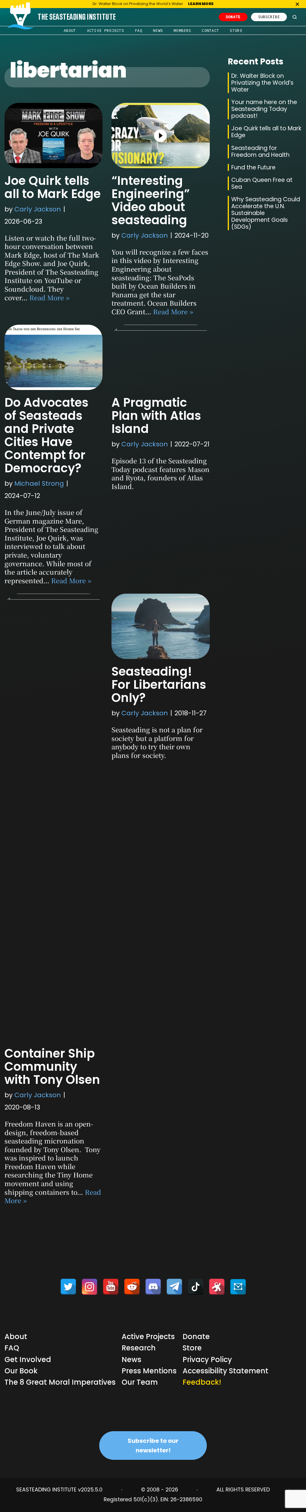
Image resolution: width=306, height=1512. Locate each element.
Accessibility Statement (225, 1371)
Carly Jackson (37, 209)
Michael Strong (39, 483)
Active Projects (105, 30)
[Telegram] (174, 1287)
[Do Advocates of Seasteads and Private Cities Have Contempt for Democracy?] (53, 357)
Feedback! (202, 1382)
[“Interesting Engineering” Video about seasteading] (160, 135)
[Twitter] (68, 1287)
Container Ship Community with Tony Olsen (52, 1066)
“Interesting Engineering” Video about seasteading (150, 200)
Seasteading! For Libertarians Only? (158, 684)
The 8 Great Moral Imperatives (60, 1382)
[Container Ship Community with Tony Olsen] (53, 817)
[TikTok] (195, 1287)
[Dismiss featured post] (297, 4)
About (70, 30)
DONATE (233, 16)
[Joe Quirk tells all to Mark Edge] (53, 135)
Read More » (49, 297)
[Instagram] (89, 1287)
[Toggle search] (294, 17)
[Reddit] (132, 1287)
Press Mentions (149, 1371)
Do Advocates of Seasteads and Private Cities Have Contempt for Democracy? (46, 435)
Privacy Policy (207, 1359)
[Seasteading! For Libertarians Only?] (160, 626)
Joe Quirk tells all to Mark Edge (52, 187)
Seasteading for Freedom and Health (260, 151)
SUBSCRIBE (269, 16)
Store (236, 30)
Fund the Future (253, 167)
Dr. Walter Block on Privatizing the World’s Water (262, 83)
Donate (196, 1336)
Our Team (140, 1382)
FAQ (138, 30)
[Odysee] (217, 1287)
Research (139, 1348)
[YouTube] (110, 1287)
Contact (210, 30)
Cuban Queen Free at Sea (262, 183)
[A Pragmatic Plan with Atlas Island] (160, 357)
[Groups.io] (238, 1287)
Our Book (21, 1371)
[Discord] (153, 1287)
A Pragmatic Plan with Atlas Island (156, 415)
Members (182, 30)
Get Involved (27, 1359)
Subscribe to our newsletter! (153, 1445)
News (158, 30)
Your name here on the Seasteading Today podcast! (264, 109)
